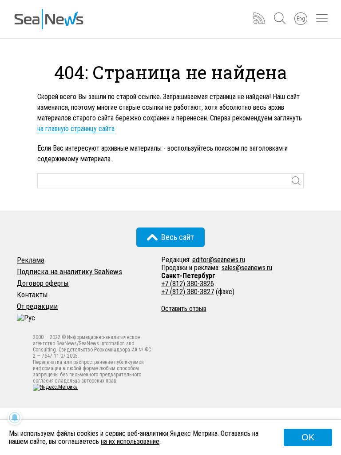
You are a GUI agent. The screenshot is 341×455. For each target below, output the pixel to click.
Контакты (32, 294)
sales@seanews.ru (247, 267)
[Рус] (26, 317)
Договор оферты (43, 283)
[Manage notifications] (15, 418)
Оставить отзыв (183, 308)
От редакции (37, 306)
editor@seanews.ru (218, 259)
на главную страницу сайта (76, 128)
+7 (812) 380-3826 (187, 283)
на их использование (130, 441)
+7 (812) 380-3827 (187, 291)
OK (307, 437)
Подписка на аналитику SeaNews (69, 271)
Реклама (30, 259)
